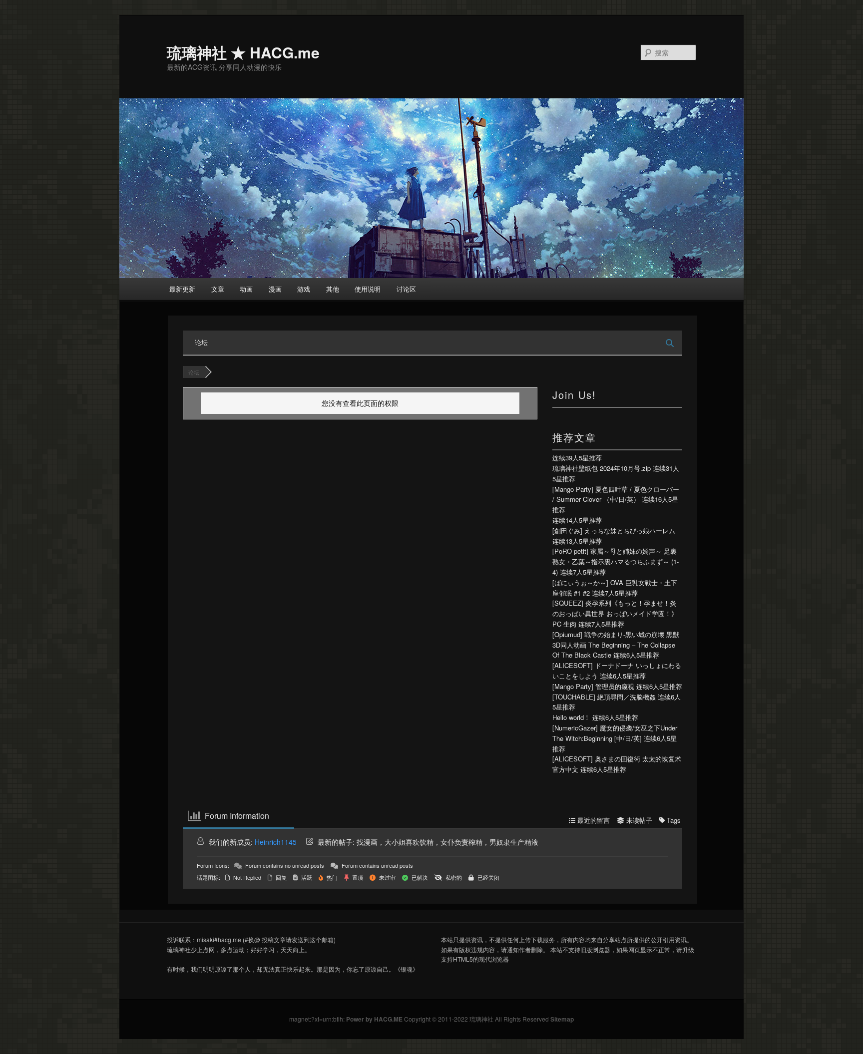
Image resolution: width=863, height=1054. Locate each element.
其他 (332, 289)
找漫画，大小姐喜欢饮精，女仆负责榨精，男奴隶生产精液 (447, 842)
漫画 (275, 289)
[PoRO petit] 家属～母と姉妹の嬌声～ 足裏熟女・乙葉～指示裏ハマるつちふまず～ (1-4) (615, 561)
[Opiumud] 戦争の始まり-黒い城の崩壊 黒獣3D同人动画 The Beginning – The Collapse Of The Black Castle (615, 645)
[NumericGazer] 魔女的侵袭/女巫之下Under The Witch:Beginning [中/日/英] (614, 733)
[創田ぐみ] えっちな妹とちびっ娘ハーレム (613, 530)
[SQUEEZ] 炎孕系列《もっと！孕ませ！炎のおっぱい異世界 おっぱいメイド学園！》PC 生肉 (615, 613)
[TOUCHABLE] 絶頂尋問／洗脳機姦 (604, 697)
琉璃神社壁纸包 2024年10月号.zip (601, 468)
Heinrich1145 (276, 842)
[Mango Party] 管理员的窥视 (593, 686)
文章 (217, 289)
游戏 (303, 289)
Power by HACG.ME (375, 1019)
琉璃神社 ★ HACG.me (243, 52)
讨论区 (406, 289)
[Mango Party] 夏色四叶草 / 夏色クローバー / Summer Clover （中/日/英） (615, 494)
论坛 (201, 342)
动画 (246, 289)
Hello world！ (571, 717)
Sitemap (562, 1019)
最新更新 (182, 289)
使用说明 (368, 289)
